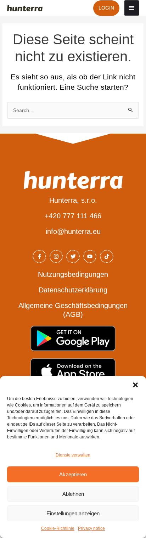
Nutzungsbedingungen (73, 274)
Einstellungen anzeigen (73, 513)
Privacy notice (91, 528)
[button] (135, 384)
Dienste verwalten (73, 455)
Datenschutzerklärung (73, 290)
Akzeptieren (73, 474)
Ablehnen (73, 494)
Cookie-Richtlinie (57, 528)
